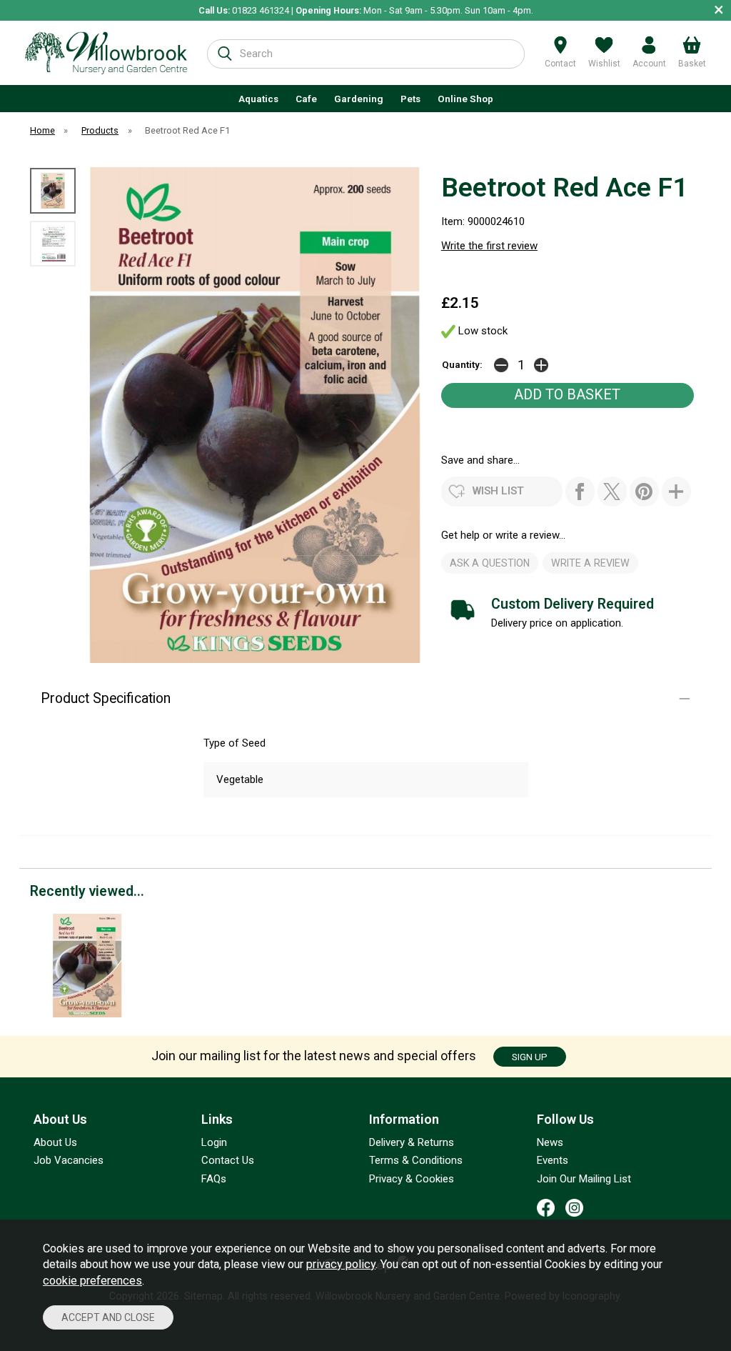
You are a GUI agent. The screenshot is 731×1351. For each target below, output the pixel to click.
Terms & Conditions (416, 1160)
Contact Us (227, 1160)
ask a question (490, 563)
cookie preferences (92, 1280)
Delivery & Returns (411, 1142)
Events (552, 1160)
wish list (498, 490)
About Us (55, 1142)
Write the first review (489, 245)
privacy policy (340, 1264)
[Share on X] (612, 492)
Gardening (358, 98)
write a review (590, 563)
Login (214, 1142)
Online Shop (465, 98)
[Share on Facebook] (580, 492)
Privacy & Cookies (411, 1178)
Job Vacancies (69, 1160)
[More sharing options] (676, 492)
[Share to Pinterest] (644, 492)
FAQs (213, 1178)
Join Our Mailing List (584, 1178)
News (550, 1142)
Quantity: (462, 364)
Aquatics (258, 98)
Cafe (306, 98)
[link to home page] (106, 52)
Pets (410, 98)
